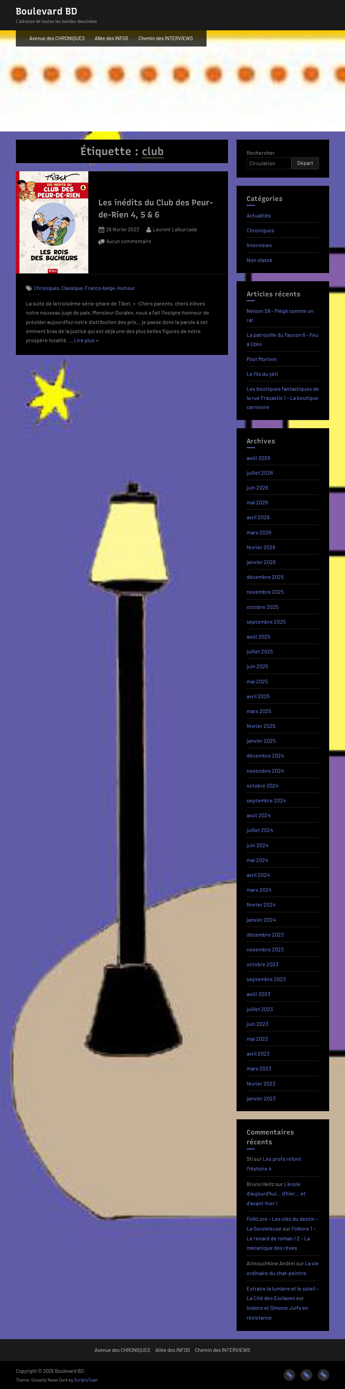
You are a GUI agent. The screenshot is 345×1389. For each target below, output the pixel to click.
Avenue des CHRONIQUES (57, 38)
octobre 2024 (263, 785)
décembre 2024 (265, 755)
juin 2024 (258, 845)
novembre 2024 (265, 770)
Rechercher (261, 152)
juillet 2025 (260, 651)
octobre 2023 (262, 964)
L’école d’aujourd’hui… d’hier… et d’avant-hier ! (276, 1194)
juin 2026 (257, 487)
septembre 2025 (266, 621)
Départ (305, 162)
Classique (72, 288)
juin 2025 (257, 666)
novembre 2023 (265, 949)
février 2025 (261, 725)
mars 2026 (259, 532)
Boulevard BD (46, 11)
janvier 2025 (261, 740)
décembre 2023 (265, 934)
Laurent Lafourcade (175, 229)
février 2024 (261, 904)
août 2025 (258, 636)
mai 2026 (257, 502)
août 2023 (258, 994)
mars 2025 (259, 711)
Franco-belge (100, 288)
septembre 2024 (266, 800)
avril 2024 (258, 874)
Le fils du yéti (262, 374)
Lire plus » (86, 340)
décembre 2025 (265, 576)
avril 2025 (258, 696)
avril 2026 (258, 517)
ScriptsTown (86, 1380)
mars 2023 (259, 1068)
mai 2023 (257, 1038)
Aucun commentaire (128, 242)
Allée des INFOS (111, 38)
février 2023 (261, 1083)
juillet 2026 (260, 472)
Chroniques (46, 288)
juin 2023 (257, 1024)
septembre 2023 (266, 979)
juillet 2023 (260, 1009)
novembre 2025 (265, 591)
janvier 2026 (261, 562)
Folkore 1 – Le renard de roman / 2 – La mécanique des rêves (281, 1238)
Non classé (260, 260)
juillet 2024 (260, 830)
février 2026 (261, 547)
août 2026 (258, 457)
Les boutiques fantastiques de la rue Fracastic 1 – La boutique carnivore (283, 397)
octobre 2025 (262, 606)
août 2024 (259, 815)
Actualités (259, 215)
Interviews (259, 245)
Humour (126, 288)
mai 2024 (257, 860)
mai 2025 (257, 681)
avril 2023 (258, 1053)
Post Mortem (262, 359)
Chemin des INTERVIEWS (165, 38)
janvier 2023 (261, 1098)
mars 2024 (259, 889)
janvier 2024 (261, 919)
